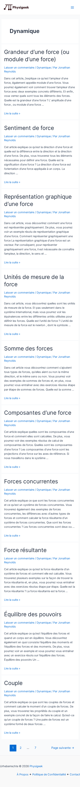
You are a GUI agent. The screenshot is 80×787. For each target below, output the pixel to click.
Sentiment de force (29, 127)
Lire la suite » (12, 113)
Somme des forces (28, 348)
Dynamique (44, 67)
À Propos (22, 774)
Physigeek (36, 766)
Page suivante (62, 748)
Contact (75, 774)
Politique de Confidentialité (49, 774)
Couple (13, 683)
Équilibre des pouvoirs (33, 614)
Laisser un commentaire (19, 67)
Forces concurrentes (31, 481)
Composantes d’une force (37, 412)
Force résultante (25, 550)
